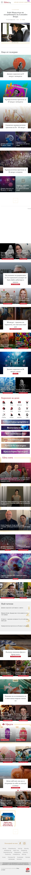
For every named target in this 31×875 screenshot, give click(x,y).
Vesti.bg (20, 848)
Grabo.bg (25, 852)
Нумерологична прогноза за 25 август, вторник (14, 626)
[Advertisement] (15, 224)
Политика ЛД (11, 857)
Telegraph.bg (17, 852)
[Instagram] (24, 843)
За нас (4, 857)
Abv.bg (4, 848)
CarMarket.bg (16, 854)
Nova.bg (26, 848)
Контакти (19, 859)
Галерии (15, 9)
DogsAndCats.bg (7, 852)
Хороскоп (21, 2)
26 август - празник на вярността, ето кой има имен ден (14, 619)
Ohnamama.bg (12, 848)
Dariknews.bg (7, 850)
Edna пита (7, 457)
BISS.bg (24, 854)
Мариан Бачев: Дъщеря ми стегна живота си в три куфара (14, 613)
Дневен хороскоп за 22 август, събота (12, 608)
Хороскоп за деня (10, 398)
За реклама (20, 857)
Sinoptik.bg (24, 850)
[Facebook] (20, 843)
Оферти (9, 724)
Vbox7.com (16, 850)
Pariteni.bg (8, 854)
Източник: (14, 42)
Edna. (7, 2)
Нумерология (27, 2)
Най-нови (16, 2)
